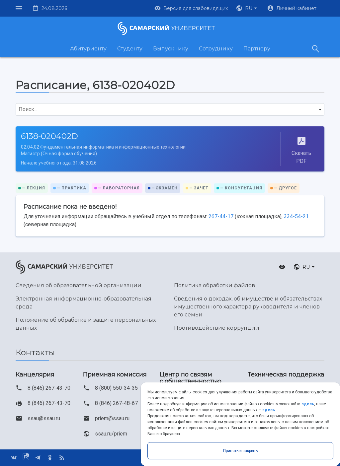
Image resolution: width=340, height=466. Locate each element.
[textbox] (170, 109)
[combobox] (170, 109)
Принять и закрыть (240, 450)
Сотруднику (216, 48)
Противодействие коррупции (216, 328)
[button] (247, 8)
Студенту (129, 48)
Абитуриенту (88, 48)
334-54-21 (296, 216)
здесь (307, 404)
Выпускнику (170, 48)
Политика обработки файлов (214, 285)
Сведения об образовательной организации (78, 285)
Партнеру (256, 48)
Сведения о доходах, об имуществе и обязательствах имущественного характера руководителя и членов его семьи (248, 307)
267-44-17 (221, 216)
